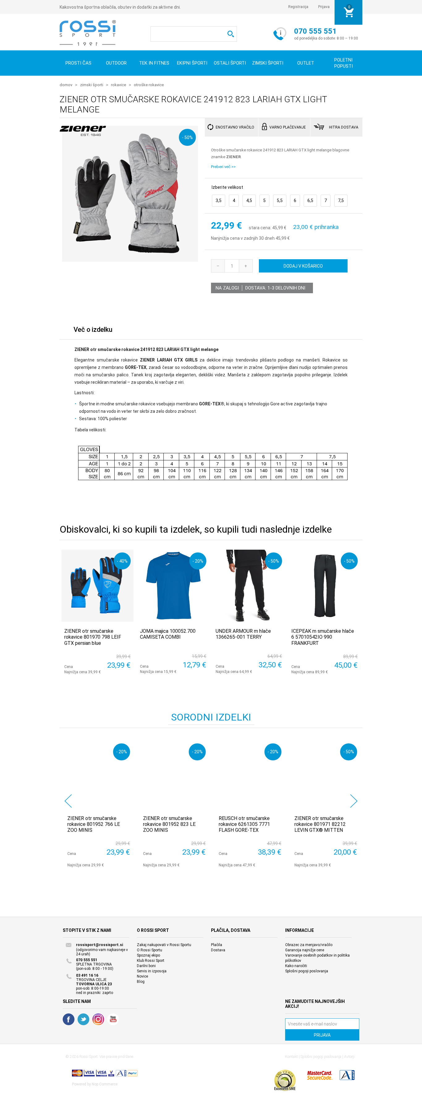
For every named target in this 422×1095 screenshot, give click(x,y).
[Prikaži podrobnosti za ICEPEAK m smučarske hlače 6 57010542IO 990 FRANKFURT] (324, 585)
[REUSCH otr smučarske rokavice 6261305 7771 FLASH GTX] (250, 774)
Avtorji (349, 1057)
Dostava (218, 950)
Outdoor (116, 63)
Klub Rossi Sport (150, 960)
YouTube (113, 1019)
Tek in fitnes (154, 63)
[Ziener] (83, 132)
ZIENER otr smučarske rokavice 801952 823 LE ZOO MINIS (169, 824)
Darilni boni (146, 966)
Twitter (83, 1019)
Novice (142, 976)
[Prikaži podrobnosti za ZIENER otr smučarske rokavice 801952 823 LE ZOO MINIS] (174, 774)
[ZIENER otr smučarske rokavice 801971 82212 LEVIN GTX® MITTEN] (325, 774)
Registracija (298, 7)
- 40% (122, 561)
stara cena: (260, 227)
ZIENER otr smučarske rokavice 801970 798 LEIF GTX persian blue (92, 637)
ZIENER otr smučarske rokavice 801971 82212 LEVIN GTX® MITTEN (320, 824)
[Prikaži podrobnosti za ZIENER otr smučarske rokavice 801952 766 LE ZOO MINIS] (98, 774)
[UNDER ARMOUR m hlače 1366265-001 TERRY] (249, 585)
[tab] (93, 331)
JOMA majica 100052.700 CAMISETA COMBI (168, 634)
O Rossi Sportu (149, 950)
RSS (98, 1019)
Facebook (68, 1019)
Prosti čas (78, 63)
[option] (97, 803)
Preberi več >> (223, 166)
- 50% (187, 137)
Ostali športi (230, 63)
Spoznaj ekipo (148, 955)
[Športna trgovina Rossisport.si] (88, 33)
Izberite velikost (227, 187)
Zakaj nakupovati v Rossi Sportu (164, 945)
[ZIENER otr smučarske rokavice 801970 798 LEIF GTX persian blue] (97, 585)
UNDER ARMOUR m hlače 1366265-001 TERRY (243, 634)
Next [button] (353, 801)
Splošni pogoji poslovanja (306, 971)
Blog (141, 981)
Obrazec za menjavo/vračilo (308, 945)
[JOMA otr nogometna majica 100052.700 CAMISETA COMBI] (173, 585)
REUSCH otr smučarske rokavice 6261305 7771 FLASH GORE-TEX (244, 824)
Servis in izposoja (152, 971)
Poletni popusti (343, 63)
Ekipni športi (192, 63)
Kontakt (291, 1057)
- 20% (197, 561)
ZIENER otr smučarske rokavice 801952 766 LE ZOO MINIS (93, 824)
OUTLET (305, 63)
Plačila (216, 945)
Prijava (324, 7)
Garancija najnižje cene (304, 950)
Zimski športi (267, 63)
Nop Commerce (104, 1084)
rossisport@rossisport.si (99, 945)
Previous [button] (68, 801)
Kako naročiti (296, 966)
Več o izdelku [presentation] (93, 329)
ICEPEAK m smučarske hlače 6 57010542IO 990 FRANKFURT (322, 637)
